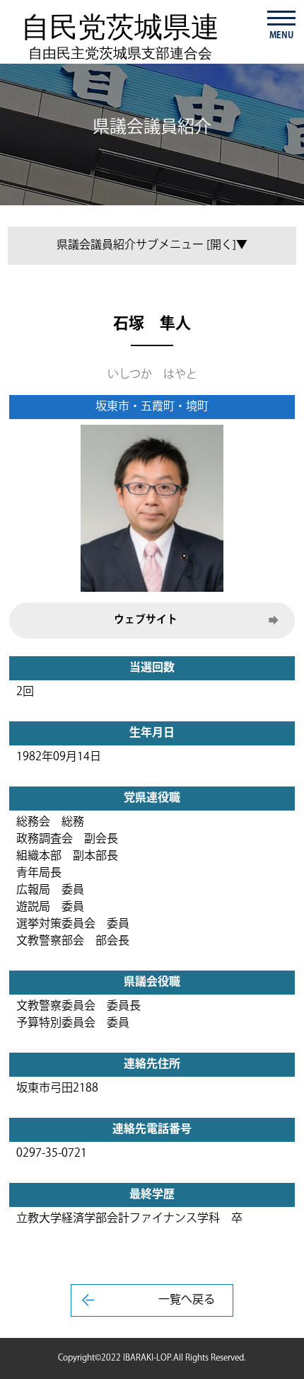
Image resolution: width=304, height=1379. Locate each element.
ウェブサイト (145, 619)
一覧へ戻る (186, 1300)
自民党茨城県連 (120, 36)
